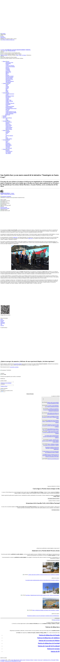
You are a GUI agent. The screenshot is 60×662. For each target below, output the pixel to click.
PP (6, 136)
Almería (7, 84)
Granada (7, 87)
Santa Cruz (15, 237)
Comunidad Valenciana (10, 103)
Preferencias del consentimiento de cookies (13, 660)
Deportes (4, 116)
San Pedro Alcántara (12, 55)
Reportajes (8, 150)
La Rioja (7, 110)
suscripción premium (18, 363)
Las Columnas (8, 152)
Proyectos (2, 320)
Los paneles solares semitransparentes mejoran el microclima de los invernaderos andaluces (51, 436)
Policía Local (8, 124)
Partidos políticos (9, 138)
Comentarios (8, 196)
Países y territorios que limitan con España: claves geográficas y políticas (51, 445)
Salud (7, 141)
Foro (4, 50)
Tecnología (8, 147)
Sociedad (4, 139)
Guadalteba (8, 69)
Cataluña (7, 102)
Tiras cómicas (8, 153)
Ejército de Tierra (9, 129)
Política (4, 130)
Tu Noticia (24, 55)
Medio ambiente (9, 145)
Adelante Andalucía (9, 135)
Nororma (7, 74)
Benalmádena (8, 63)
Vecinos (1, 321)
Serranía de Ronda (9, 78)
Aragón (7, 94)
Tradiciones (2, 322)
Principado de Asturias (10, 95)
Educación (8, 142)
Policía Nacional (9, 125)
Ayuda (12, 659)
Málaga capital (8, 71)
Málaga (4, 61)
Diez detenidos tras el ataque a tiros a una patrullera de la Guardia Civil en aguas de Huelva (51, 429)
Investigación (8, 143)
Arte (6, 118)
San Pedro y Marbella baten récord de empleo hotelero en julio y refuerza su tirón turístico (50, 440)
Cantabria (7, 99)
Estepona (7, 67)
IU (6, 134)
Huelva (7, 88)
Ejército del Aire (9, 128)
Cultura (7, 119)
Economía (5, 115)
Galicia (7, 105)
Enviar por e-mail (3, 207)
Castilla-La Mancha (9, 101)
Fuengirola (8, 68)
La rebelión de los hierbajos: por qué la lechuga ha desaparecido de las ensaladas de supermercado (51, 409)
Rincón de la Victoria (9, 76)
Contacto (35, 659)
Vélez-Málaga (8, 82)
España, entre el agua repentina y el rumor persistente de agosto (53, 403)
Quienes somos (22, 659)
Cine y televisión (9, 148)
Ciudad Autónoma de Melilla (11, 112)
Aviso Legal (40, 659)
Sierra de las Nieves (9, 79)
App (6, 50)
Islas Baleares (8, 96)
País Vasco (8, 109)
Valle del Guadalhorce (10, 81)
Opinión (4, 149)
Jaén (6, 89)
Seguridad (5, 120)
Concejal (2, 325)
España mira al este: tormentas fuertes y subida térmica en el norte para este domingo (50, 421)
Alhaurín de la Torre (9, 62)
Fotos (17, 55)
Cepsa (1, 319)
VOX (7, 133)
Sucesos (7, 140)
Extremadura (8, 104)
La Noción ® (2, 659)
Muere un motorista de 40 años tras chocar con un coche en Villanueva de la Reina (50, 417)
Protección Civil (9, 122)
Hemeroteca (29, 55)
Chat (2, 50)
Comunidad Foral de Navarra (11, 108)
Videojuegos (8, 146)
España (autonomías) (9, 113)
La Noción (2, 49)
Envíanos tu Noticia (29, 659)
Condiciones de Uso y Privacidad (49, 659)
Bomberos (7, 123)
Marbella (7, 72)
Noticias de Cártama (53, 648)
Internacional (7, 114)
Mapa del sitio (16, 659)
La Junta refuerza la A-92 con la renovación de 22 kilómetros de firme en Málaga (50, 452)
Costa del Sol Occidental (10, 66)
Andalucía (5, 83)
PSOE (7, 137)
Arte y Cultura (5, 117)
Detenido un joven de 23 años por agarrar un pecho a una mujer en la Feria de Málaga (50, 425)
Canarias (7, 97)
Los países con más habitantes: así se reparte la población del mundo (52, 406)
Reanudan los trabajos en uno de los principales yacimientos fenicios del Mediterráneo (52, 448)
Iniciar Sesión (3, 37)
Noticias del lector (9, 151)
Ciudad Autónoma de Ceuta (11, 111)
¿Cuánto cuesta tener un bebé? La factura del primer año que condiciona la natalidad (51, 432)
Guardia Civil (8, 126)
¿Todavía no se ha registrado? (5, 382)
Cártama (7, 64)
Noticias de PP (55, 651)
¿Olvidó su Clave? (3, 386)
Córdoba (7, 86)
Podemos (7, 132)
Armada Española (9, 127)
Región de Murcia (9, 107)
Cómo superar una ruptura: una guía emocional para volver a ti (53, 413)
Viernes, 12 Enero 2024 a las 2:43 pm (7, 194)
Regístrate (2, 36)
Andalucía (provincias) (10, 93)
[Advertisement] (30, 8)
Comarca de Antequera (10, 65)
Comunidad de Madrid (10, 106)
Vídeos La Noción (3, 55)
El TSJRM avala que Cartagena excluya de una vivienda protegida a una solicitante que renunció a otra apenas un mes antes (50, 455)
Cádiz (7, 85)
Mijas (7, 73)
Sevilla (7, 91)
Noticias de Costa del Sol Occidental (49, 646)
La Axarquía (8, 70)
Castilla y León (8, 100)
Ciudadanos (8, 131)
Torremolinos (8, 80)
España (4, 92)
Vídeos (20, 55)
